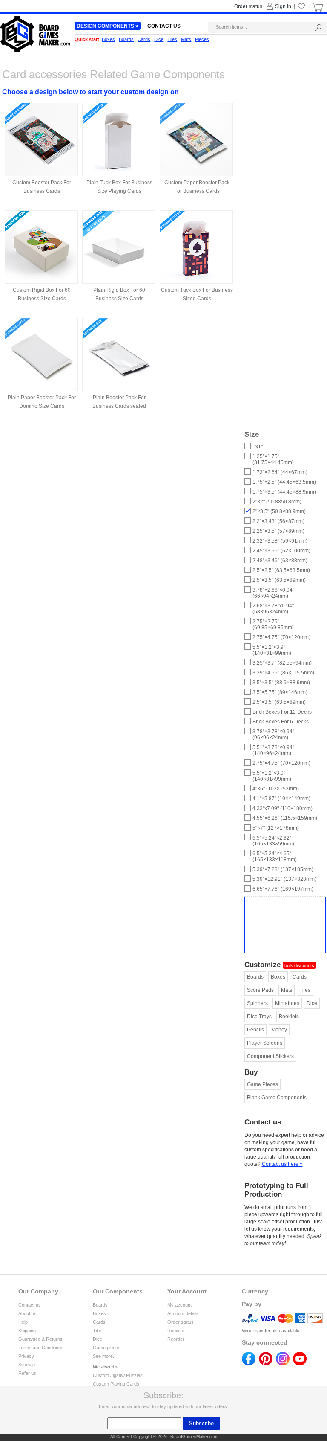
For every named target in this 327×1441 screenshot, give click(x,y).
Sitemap (26, 1364)
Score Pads (260, 990)
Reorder (175, 1339)
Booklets (289, 1017)
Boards (255, 977)
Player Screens (264, 1043)
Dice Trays (259, 1017)
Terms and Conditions (40, 1347)
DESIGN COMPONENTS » (107, 26)
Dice (312, 1003)
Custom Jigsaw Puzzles (118, 1375)
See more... (105, 1356)
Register (176, 1330)
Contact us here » (282, 1164)
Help (23, 1322)
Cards (300, 977)
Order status (180, 1322)
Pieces (202, 39)
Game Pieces (262, 1084)
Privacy (26, 1356)
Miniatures (287, 1003)
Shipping (27, 1330)
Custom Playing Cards (116, 1383)
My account (179, 1304)
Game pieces (106, 1347)
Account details (183, 1313)
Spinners (257, 1003)
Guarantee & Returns (40, 1339)
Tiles (304, 990)
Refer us (27, 1373)
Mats (286, 990)
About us (27, 1313)
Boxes (278, 977)
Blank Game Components (277, 1098)
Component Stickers (270, 1056)
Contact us (29, 1304)
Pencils (255, 1030)
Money (279, 1030)
